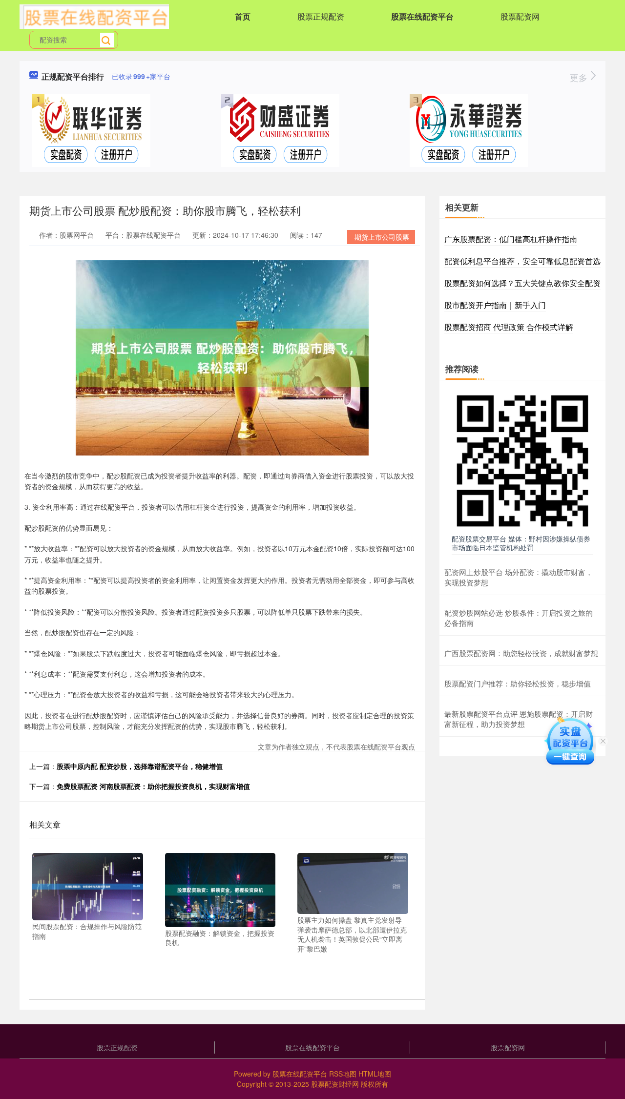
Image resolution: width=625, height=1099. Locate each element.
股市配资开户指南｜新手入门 (495, 305)
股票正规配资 (320, 16)
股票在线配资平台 (422, 16)
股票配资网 (520, 16)
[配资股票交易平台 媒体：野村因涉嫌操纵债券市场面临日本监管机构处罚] (522, 460)
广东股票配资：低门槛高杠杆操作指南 (510, 239)
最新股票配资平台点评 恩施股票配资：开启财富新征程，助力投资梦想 (518, 718)
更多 (580, 77)
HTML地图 (374, 1073)
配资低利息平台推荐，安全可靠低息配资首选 (522, 261)
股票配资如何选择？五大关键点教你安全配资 (522, 283)
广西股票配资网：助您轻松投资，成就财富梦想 (521, 653)
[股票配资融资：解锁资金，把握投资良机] (220, 889)
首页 (242, 16)
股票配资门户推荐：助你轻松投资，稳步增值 (517, 683)
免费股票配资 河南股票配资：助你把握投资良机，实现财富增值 (153, 786)
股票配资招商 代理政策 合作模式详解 (508, 326)
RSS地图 (342, 1073)
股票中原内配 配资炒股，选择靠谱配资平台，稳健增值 (140, 766)
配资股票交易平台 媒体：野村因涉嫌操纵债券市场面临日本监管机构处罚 (521, 543)
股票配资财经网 (335, 1084)
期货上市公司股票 (381, 237)
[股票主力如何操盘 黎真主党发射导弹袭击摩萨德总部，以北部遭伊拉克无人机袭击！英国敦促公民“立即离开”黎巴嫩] (352, 883)
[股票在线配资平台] (94, 16)
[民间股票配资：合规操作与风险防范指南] (87, 886)
